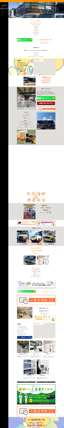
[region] (32, 1)
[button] (63, 3)
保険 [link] (1, 14)
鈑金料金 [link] (2, 11)
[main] (36, 10)
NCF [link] (1, 8)
